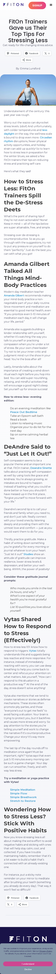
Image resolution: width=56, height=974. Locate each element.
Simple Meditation (22, 789)
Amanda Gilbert (14, 295)
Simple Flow (18, 793)
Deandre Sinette (41, 468)
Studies (28, 554)
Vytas (32, 650)
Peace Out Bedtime (23, 412)
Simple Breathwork (23, 797)
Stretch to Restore (23, 800)
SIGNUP (37, 5)
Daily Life (28, 13)
